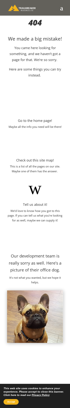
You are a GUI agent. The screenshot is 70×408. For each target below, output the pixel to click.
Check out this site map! (35, 160)
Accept (11, 402)
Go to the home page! (35, 120)
